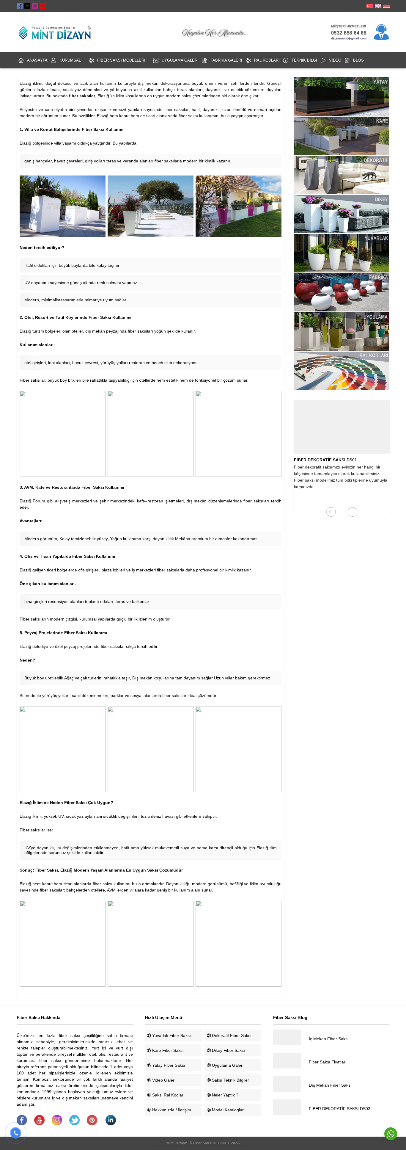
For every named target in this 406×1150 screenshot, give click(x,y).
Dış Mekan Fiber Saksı (330, 1085)
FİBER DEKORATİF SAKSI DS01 (325, 460)
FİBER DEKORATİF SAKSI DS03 (339, 1108)
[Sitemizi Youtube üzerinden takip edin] (43, 6)
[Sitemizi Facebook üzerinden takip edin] (20, 6)
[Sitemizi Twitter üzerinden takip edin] (27, 6)
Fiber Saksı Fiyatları (328, 1062)
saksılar (38, 380)
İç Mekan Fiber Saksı (329, 1038)
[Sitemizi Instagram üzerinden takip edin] (35, 6)
